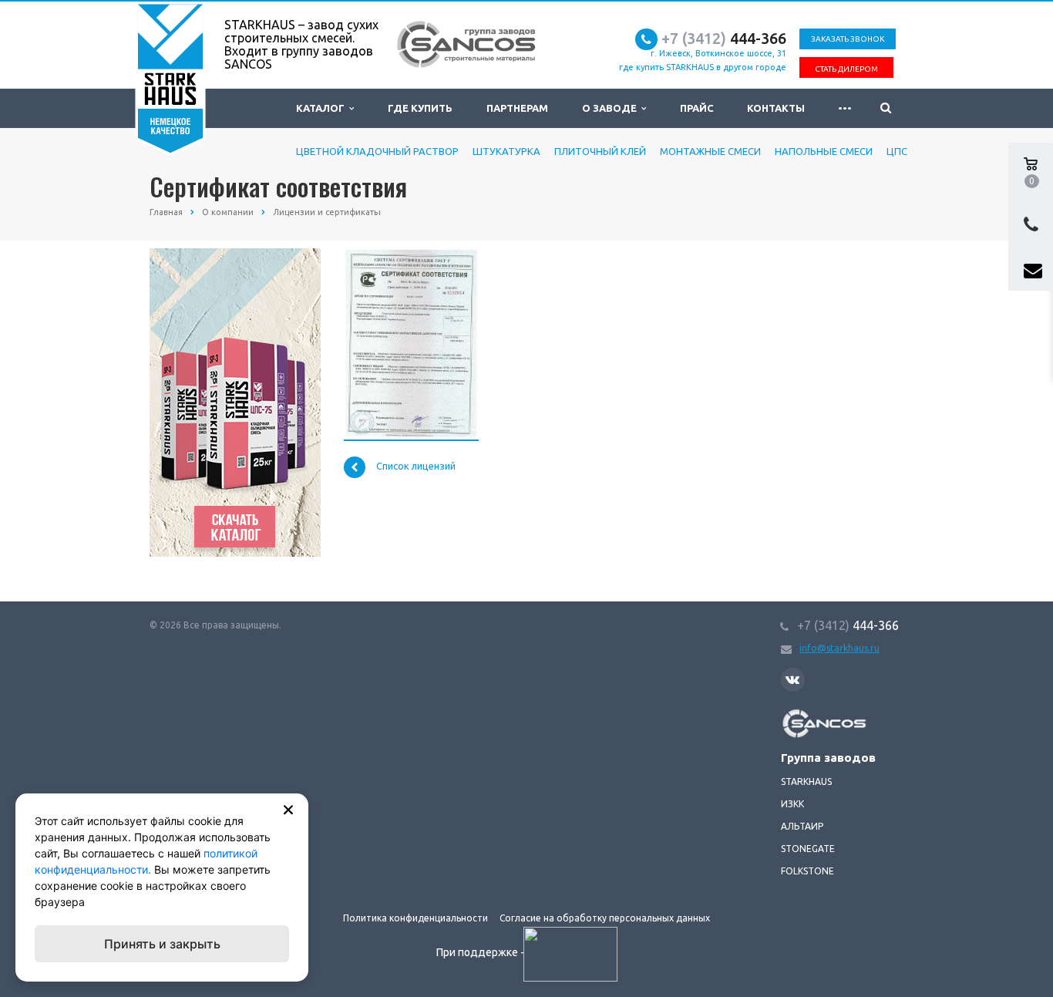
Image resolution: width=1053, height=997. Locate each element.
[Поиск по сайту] (885, 108)
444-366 (723, 38)
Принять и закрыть (162, 944)
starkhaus (806, 781)
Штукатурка (506, 151)
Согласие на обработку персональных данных (605, 918)
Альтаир (802, 826)
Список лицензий (416, 466)
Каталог (322, 108)
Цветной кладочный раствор (377, 151)
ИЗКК (792, 804)
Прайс (697, 108)
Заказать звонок (847, 39)
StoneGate (808, 849)
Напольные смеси (824, 151)
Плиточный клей (600, 151)
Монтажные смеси (710, 151)
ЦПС (896, 151)
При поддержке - (481, 952)
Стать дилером (846, 69)
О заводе (611, 108)
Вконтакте (793, 680)
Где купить (420, 108)
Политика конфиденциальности (415, 918)
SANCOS (798, 717)
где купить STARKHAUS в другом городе (702, 67)
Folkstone (807, 871)
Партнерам (517, 108)
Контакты (776, 108)
